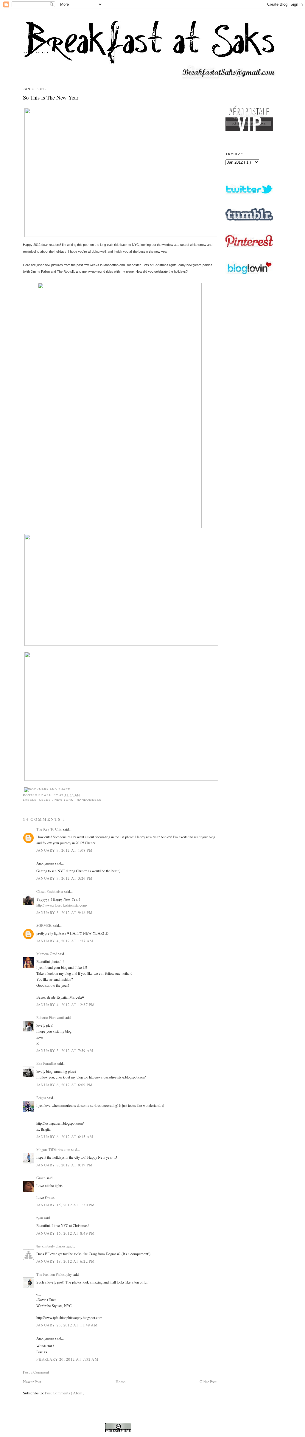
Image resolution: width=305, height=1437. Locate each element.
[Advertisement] (249, 442)
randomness (89, 799)
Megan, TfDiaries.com (53, 1149)
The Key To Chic (49, 829)
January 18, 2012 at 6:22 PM (65, 1261)
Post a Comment (36, 1372)
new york (64, 799)
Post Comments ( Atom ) (64, 1393)
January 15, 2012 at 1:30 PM (65, 1204)
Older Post (208, 1381)
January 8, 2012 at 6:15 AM (64, 1136)
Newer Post (32, 1381)
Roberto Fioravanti (50, 1017)
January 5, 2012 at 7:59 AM (64, 1050)
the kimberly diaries (51, 1246)
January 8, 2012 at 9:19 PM (64, 1165)
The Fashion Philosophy (54, 1274)
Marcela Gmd (47, 953)
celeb (45, 799)
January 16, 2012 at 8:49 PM (65, 1233)
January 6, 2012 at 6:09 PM (64, 1084)
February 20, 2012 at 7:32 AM (67, 1359)
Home (120, 1381)
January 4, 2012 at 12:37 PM (65, 1004)
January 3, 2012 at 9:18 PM (64, 912)
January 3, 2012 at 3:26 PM (64, 878)
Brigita (41, 1097)
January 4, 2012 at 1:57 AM (64, 940)
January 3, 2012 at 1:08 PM (64, 850)
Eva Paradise (46, 1063)
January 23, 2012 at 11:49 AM (67, 1325)
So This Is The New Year (50, 97)
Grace (41, 1177)
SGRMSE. (44, 925)
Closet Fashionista (50, 891)
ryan (40, 1217)
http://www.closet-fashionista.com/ (61, 905)
